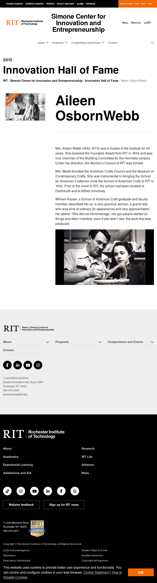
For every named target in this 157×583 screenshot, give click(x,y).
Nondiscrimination (92, 555)
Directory (136, 22)
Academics (10, 457)
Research (88, 448)
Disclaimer (9, 555)
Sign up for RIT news (64, 504)
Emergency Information (16, 560)
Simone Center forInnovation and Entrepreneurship (78, 22)
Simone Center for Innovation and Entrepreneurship (46, 80)
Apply (143, 3)
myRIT (147, 22)
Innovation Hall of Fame (101, 80)
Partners (90, 3)
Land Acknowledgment (16, 550)
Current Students (34, 3)
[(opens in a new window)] (104, 257)
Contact (112, 42)
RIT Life (87, 457)
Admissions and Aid (17, 473)
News (125, 22)
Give (150, 3)
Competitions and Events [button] (86, 42)
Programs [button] (58, 42)
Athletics (88, 465)
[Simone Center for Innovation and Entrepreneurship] (29, 328)
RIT (5, 80)
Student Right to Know (94, 550)
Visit (137, 3)
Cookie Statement (96, 572)
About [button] (41, 42)
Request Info (126, 3)
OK (141, 572)
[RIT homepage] (24, 22)
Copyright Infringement (95, 560)
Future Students (14, 3)
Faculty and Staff (65, 3)
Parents (50, 3)
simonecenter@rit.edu (15, 394)
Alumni (80, 3)
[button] (152, 43)
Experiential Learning (18, 465)
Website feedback (21, 504)
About (7, 448)
